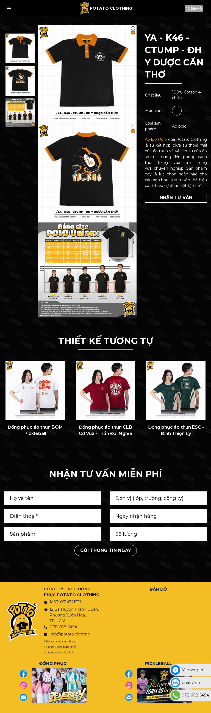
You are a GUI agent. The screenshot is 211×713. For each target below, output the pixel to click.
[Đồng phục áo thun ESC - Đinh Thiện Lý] (176, 390)
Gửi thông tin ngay (105, 550)
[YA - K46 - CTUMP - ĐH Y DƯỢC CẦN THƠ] (20, 48)
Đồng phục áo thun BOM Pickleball (35, 430)
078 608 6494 (63, 626)
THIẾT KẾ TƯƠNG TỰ (105, 340)
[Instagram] (25, 685)
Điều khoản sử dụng (60, 641)
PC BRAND (193, 8)
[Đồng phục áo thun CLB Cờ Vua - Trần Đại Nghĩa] (105, 390)
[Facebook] (25, 674)
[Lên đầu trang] (205, 706)
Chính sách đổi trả (59, 652)
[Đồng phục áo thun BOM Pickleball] (35, 390)
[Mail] (25, 697)
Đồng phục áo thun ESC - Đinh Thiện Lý (176, 430)
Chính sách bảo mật (60, 647)
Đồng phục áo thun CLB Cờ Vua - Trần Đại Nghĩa (105, 430)
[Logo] (84, 8)
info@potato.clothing (70, 634)
